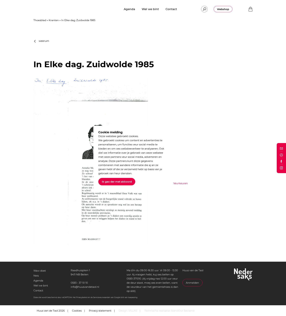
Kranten (54, 20)
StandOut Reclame (183, 310)
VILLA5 (132, 310)
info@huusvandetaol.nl (85, 286)
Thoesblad (39, 20)
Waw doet (39, 270)
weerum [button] (43, 40)
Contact (38, 290)
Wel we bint (40, 285)
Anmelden (192, 282)
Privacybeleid (81, 297)
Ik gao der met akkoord (117, 181)
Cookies (77, 310)
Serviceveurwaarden (101, 297)
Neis (36, 275)
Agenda (38, 280)
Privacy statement (100, 310)
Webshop (223, 9)
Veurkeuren (180, 183)
